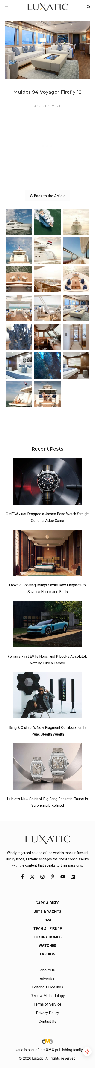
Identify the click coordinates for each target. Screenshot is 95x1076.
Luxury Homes (48, 937)
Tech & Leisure (47, 929)
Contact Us (47, 1021)
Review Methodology (47, 995)
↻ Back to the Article (47, 196)
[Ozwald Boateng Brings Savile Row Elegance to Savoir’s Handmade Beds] (47, 554)
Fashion (47, 954)
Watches (47, 945)
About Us (47, 970)
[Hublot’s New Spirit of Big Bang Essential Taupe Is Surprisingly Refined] (47, 767)
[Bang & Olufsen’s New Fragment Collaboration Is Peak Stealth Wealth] (47, 696)
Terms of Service (47, 1004)
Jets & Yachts (48, 911)
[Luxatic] (47, 6)
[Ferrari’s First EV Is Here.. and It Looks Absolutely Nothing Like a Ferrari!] (47, 625)
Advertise (47, 979)
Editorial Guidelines (47, 987)
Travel (47, 920)
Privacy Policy (47, 1013)
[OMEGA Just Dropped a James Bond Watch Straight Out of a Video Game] (47, 482)
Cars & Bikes (47, 903)
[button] (88, 6)
